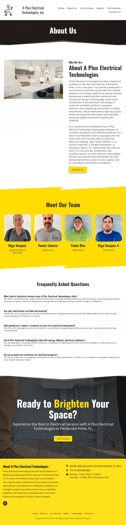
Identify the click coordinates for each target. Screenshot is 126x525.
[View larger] (108, 228)
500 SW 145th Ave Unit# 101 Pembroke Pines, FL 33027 (95, 466)
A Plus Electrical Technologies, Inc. (33, 10)
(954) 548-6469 (83, 470)
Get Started (63, 438)
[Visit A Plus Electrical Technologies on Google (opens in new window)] (5, 503)
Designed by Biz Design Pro (83, 518)
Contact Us (78, 169)
